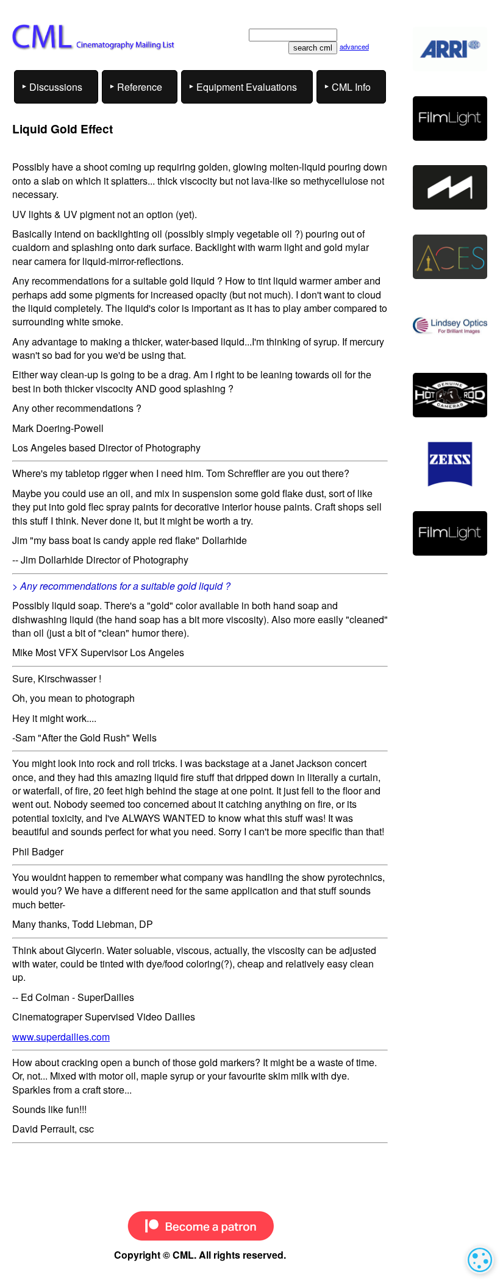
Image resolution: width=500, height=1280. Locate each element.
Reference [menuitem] (139, 87)
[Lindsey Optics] (450, 325)
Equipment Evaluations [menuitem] (246, 87)
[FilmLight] (450, 118)
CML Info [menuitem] (351, 87)
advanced (354, 46)
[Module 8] (450, 187)
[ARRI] (450, 49)
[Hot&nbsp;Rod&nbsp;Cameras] (450, 395)
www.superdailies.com (61, 1037)
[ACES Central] (450, 257)
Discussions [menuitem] (55, 87)
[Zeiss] (450, 464)
